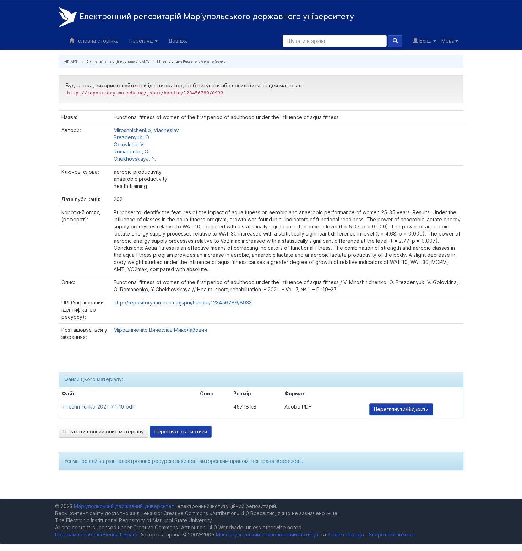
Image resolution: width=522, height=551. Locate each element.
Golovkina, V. (129, 144)
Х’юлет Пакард (345, 534)
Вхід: (425, 41)
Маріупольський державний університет (124, 506)
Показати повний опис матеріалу (103, 431)
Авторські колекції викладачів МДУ (117, 62)
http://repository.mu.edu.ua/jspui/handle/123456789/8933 (183, 302)
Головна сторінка (96, 41)
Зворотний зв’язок (391, 534)
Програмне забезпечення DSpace (97, 534)
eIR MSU (71, 62)
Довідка (178, 41)
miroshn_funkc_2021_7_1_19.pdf (98, 407)
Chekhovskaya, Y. (135, 159)
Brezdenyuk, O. (132, 137)
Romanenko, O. (131, 151)
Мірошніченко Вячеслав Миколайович (191, 62)
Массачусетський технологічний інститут (267, 534)
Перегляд (141, 41)
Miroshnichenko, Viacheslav (146, 130)
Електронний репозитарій (215, 16)
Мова (448, 41)
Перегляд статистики (180, 431)
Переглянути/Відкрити (401, 409)
